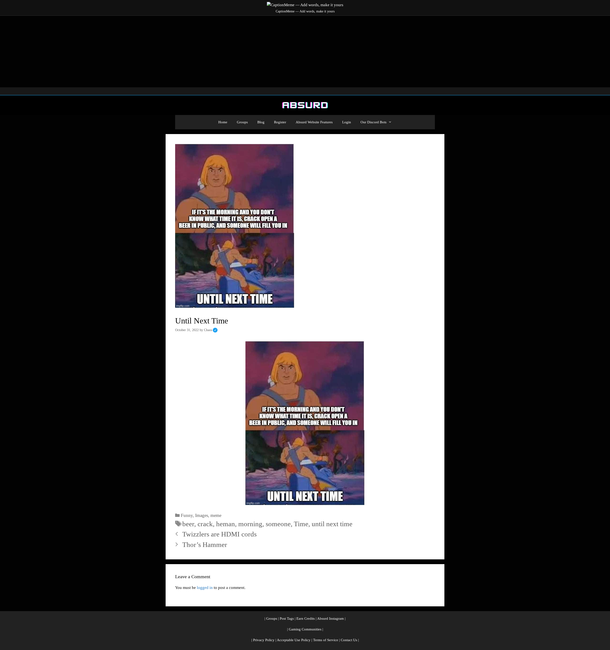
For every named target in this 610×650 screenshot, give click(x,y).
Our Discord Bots (373, 122)
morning (250, 524)
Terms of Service (325, 640)
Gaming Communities (305, 629)
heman (225, 524)
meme (215, 515)
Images (201, 515)
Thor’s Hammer (204, 544)
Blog (260, 122)
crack (205, 524)
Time (301, 524)
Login (346, 122)
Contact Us (349, 640)
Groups (242, 122)
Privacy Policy (263, 640)
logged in (205, 587)
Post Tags (287, 618)
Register (280, 122)
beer (188, 524)
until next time (332, 524)
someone (278, 524)
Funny (187, 515)
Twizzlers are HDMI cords (219, 534)
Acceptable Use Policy (293, 640)
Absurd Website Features (314, 122)
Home (222, 122)
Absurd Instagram (330, 618)
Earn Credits (305, 618)
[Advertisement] (305, 51)
